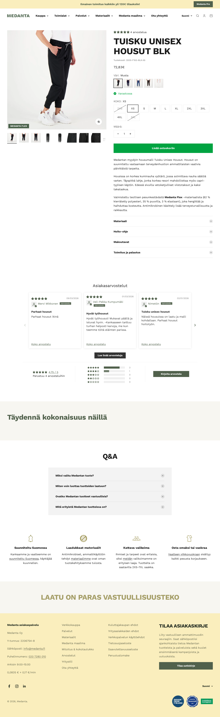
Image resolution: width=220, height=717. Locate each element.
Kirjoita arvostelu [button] (171, 373)
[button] (122, 32)
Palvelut (81, 15)
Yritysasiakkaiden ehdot (123, 631)
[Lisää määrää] (130, 133)
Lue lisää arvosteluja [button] (110, 355)
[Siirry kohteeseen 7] (84, 138)
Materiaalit (102, 15)
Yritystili (67, 661)
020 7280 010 (37, 656)
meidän (127, 558)
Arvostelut (68, 655)
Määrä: (118, 126)
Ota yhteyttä (159, 15)
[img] (39, 298)
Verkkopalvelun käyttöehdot (126, 637)
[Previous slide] (25, 325)
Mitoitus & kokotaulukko (78, 649)
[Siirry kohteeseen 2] (24, 138)
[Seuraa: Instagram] (17, 686)
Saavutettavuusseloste (123, 649)
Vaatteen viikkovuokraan (184, 554)
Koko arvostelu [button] (41, 344)
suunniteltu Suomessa (24, 558)
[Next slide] (195, 325)
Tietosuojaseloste (119, 643)
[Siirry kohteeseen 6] (72, 138)
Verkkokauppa (71, 624)
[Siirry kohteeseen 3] (36, 138)
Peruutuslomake (118, 655)
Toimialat (60, 15)
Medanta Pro (203, 4)
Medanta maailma (130, 15)
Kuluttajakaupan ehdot (123, 624)
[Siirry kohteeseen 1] (12, 138)
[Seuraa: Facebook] (9, 686)
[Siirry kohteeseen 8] (96, 138)
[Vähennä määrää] (118, 133)
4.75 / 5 (53, 372)
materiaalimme (81, 558)
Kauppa (40, 15)
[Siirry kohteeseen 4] (48, 138)
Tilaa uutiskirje (186, 665)
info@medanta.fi (34, 648)
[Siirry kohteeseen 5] (60, 138)
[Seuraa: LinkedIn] (24, 686)
